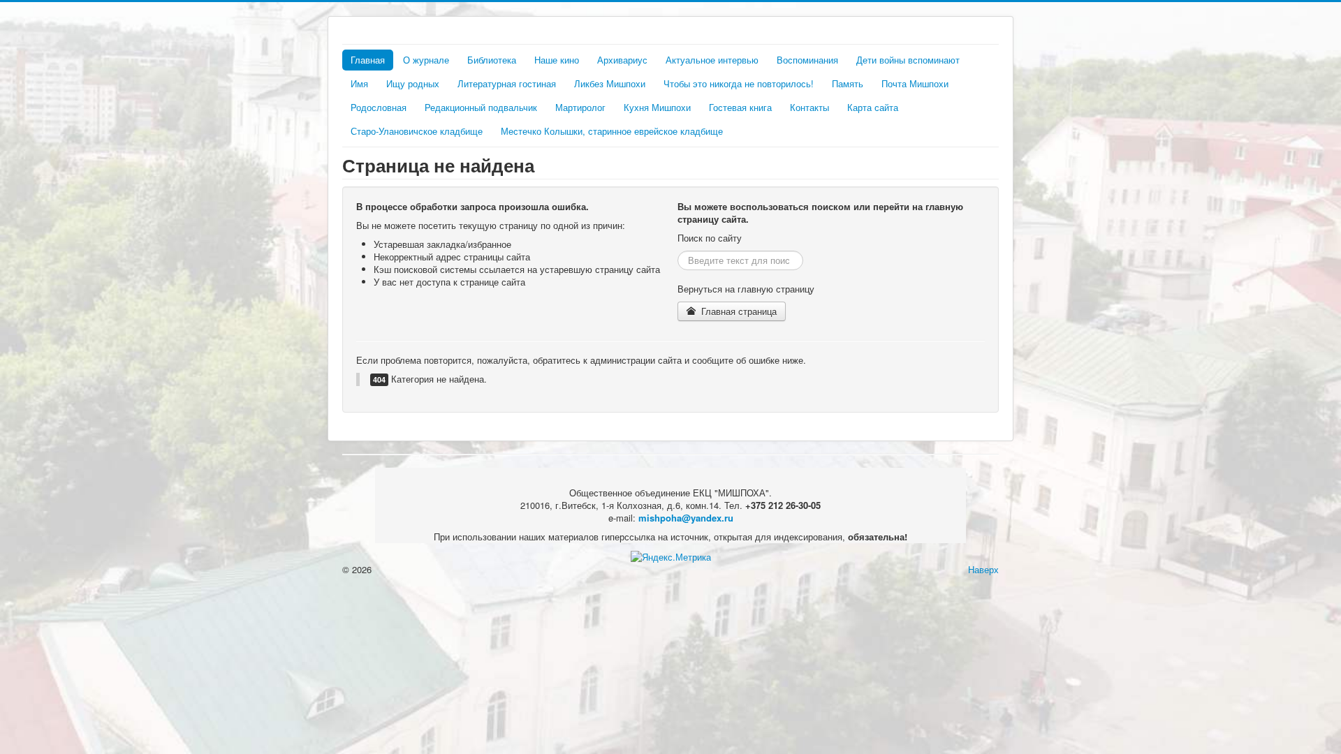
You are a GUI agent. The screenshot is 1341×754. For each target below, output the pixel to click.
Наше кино (556, 59)
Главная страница (737, 311)
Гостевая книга (740, 107)
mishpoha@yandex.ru (685, 517)
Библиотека (491, 59)
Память (847, 83)
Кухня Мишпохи (657, 107)
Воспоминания (807, 59)
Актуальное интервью (712, 59)
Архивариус (622, 59)
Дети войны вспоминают (908, 59)
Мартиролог (580, 107)
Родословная (378, 107)
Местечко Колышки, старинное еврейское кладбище (612, 131)
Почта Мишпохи (914, 83)
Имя (359, 83)
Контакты (809, 107)
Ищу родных (412, 83)
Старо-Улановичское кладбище (417, 131)
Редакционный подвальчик (481, 107)
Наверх (983, 569)
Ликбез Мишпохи (609, 83)
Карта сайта (872, 107)
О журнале (426, 59)
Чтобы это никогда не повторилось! (739, 83)
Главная (368, 59)
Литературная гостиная (506, 83)
